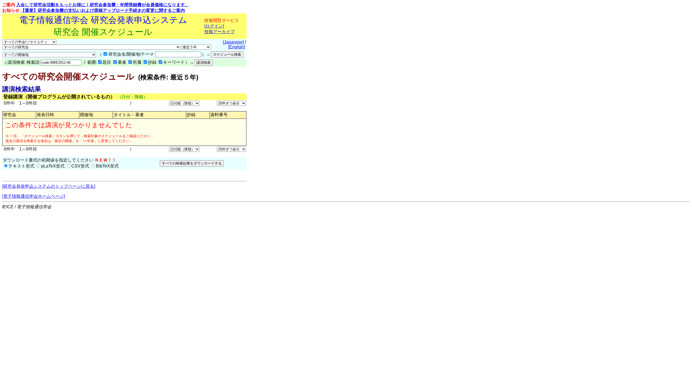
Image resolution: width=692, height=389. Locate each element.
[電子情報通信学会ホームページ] (33, 196)
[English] (236, 47)
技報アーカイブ (219, 31)
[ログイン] (214, 26)
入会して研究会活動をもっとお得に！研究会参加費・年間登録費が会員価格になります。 (102, 4)
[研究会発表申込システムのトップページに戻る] (48, 186)
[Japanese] (233, 42)
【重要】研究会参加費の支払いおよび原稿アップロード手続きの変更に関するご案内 (103, 10)
